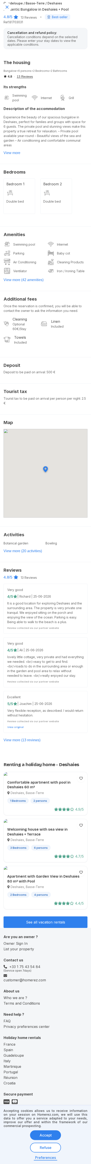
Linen (55, 321)
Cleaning (20, 319)
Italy (7, 1061)
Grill (71, 98)
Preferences (45, 1157)
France (9, 1044)
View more (12, 153)
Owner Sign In (16, 943)
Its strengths (15, 87)
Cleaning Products (70, 262)
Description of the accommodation (34, 108)
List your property (19, 949)
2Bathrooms (59, 70)
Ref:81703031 (13, 22)
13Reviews (29, 17)
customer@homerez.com (25, 980)
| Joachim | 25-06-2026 (34, 704)
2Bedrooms (41, 70)
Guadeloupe (14, 1055)
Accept (46, 1135)
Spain (8, 1050)
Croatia (9, 1083)
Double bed (15, 201)
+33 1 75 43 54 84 (24, 966)
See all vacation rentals (45, 922)
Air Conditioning (24, 262)
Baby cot (63, 253)
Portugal (11, 1072)
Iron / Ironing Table (71, 271)
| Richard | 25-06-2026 (34, 596)
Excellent (14, 697)
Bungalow (10, 70)
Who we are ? (15, 998)
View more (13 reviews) (22, 740)
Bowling (51, 543)
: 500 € (50, 372)
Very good (15, 590)
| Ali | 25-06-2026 (30, 650)
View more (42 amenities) (24, 280)
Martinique (12, 1066)
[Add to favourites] (81, 778)
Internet (46, 98)
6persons (24, 70)
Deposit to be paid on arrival (24, 372)
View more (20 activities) (23, 551)
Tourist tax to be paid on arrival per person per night (42, 398)
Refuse (45, 1147)
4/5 (10, 596)
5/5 (10, 704)
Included (57, 326)
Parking (18, 253)
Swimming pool (19, 98)
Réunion (10, 1077)
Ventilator (20, 271)
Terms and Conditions (22, 1003)
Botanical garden (16, 543)
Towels (20, 337)
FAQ (7, 1021)
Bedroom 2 (52, 184)
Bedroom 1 (15, 184)
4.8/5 (8, 17)
